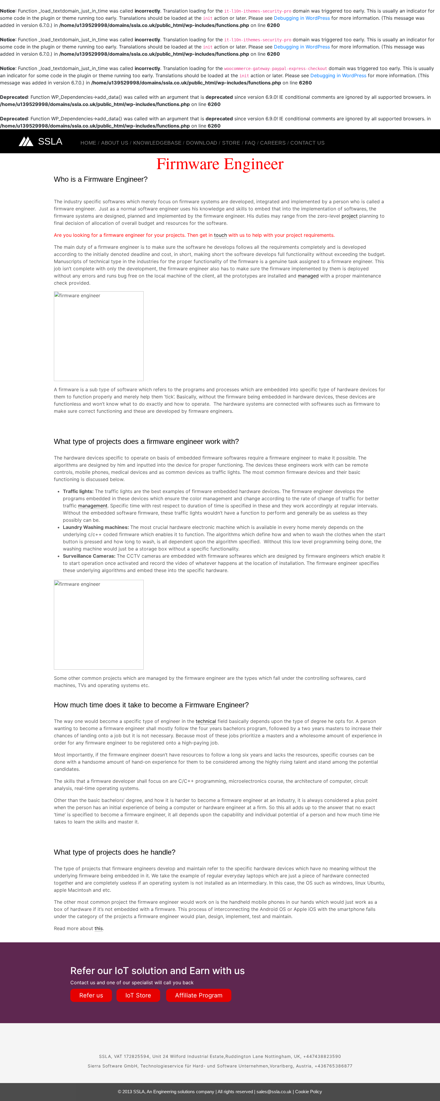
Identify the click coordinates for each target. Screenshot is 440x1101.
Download (201, 143)
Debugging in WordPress (302, 18)
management (92, 506)
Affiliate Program (198, 995)
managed (308, 276)
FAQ (250, 143)
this (99, 928)
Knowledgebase (157, 143)
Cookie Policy (308, 1091)
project (350, 216)
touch (220, 235)
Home (88, 143)
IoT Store (138, 995)
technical (206, 721)
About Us (114, 143)
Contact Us (307, 143)
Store (231, 143)
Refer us (91, 995)
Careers (273, 143)
